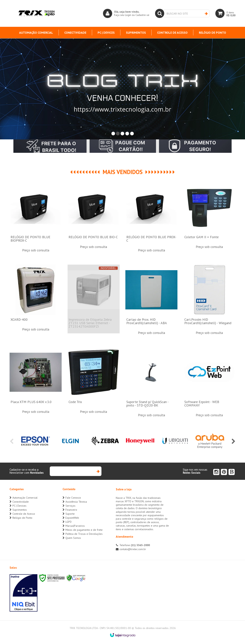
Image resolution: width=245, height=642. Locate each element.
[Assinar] (97, 471)
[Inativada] (24, 593)
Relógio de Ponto (22, 517)
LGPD (68, 521)
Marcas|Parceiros (75, 526)
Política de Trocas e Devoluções (84, 534)
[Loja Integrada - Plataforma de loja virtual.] (122, 635)
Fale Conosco (73, 497)
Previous (12, 441)
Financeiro (71, 509)
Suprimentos (19, 509)
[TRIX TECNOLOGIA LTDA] (36, 13)
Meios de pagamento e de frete (84, 530)
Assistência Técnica (76, 501)
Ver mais (35, 225)
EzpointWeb (72, 517)
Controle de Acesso (23, 513)
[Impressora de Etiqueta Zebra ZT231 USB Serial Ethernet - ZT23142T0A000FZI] (94, 299)
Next (233, 441)
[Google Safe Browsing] (76, 577)
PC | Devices (19, 505)
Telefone (134, 545)
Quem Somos (73, 538)
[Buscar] (206, 13)
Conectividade (20, 501)
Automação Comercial (25, 497)
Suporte (70, 513)
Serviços (70, 505)
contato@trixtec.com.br (132, 549)
